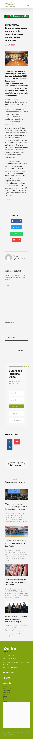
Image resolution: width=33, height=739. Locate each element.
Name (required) (10, 323)
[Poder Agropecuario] (11, 4)
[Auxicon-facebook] (5, 678)
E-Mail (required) (10, 337)
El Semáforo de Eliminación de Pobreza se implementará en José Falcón (16, 543)
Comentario (9, 285)
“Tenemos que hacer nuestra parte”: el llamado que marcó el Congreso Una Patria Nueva (16, 506)
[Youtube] (9, 678)
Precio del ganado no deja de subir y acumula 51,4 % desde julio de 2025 (15, 582)
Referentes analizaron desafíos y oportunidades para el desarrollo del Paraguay (16, 619)
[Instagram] (7, 678)
